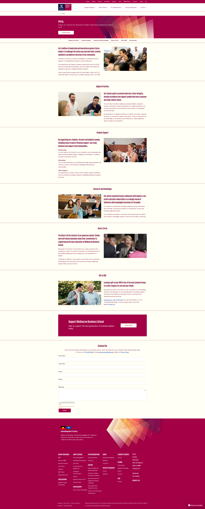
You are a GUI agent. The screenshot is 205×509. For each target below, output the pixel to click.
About (88, 1)
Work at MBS (137, 465)
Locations (105, 463)
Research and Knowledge (101, 40)
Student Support (86, 40)
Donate (120, 481)
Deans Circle (114, 40)
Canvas (135, 1)
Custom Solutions (92, 457)
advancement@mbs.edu (106, 352)
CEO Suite (75, 463)
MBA (59, 457)
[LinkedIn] (133, 480)
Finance (75, 476)
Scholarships (62, 479)
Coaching (90, 460)
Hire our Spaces (138, 463)
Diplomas (60, 469)
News (93, 1)
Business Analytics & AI (79, 479)
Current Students (123, 454)
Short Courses (103, 7)
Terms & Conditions (75, 503)
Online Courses (77, 482)
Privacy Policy (124, 352)
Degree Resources (63, 475)
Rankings (105, 460)
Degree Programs (89, 7)
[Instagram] (137, 480)
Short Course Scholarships (80, 490)
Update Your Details (123, 468)
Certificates (61, 466)
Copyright (60, 503)
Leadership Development (79, 460)
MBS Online (127, 1)
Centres (143, 7)
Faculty (105, 471)
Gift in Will (124, 40)
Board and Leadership (108, 457)
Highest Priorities (73, 40)
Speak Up (136, 473)
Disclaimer (60, 505)
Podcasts (107, 1)
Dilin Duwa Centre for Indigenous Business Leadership (93, 481)
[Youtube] (139, 480)
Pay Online (136, 476)
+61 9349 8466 (88, 352)
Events (100, 1)
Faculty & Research (130, 7)
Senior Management (78, 457)
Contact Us (136, 468)
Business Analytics (63, 463)
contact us (111, 304)
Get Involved (121, 465)
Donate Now (66, 32)
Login (141, 1)
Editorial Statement (68, 505)
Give (120, 1)
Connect (120, 474)
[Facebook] (135, 480)
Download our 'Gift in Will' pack (113, 300)
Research (105, 474)
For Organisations (116, 7)
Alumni (114, 1)
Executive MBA (62, 460)
